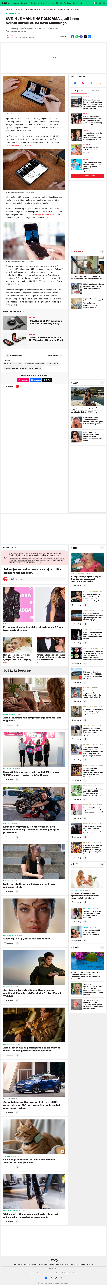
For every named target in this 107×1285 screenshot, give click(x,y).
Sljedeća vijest (53, 355)
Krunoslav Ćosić (11, 35)
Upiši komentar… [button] (16, 579)
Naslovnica (9, 9)
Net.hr (5, 623)
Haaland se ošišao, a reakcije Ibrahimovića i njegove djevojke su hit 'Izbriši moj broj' (17, 657)
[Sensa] (50, 1268)
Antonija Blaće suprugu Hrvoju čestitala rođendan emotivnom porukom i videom (51, 657)
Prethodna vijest (16, 355)
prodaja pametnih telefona (30, 368)
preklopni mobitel (11, 368)
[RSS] (100, 83)
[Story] (5, 3)
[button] (62, 36)
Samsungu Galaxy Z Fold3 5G (19, 145)
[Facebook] (75, 83)
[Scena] (57, 1268)
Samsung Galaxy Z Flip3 (13, 364)
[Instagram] (83, 83)
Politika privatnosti (68, 1273)
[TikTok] (91, 83)
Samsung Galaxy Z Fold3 (34, 364)
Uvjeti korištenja (55, 1273)
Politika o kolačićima (42, 1273)
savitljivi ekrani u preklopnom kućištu (40, 214)
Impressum (30, 1273)
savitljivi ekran (52, 364)
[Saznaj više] (102, 251)
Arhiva (77, 1273)
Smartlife (19, 9)
